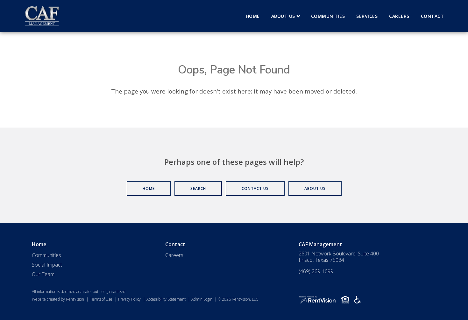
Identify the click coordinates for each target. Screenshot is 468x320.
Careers (399, 16)
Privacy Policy (129, 299)
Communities (328, 16)
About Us (283, 16)
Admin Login (201, 299)
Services (367, 16)
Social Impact (47, 264)
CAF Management (320, 244)
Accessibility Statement (166, 299)
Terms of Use (101, 299)
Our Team (43, 274)
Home (253, 16)
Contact (432, 16)
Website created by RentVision (58, 299)
